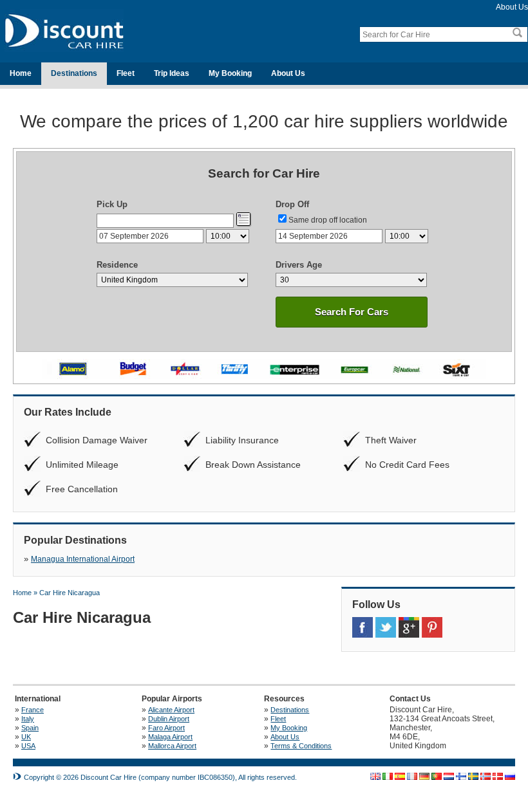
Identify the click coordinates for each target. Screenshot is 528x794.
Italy (27, 719)
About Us (512, 7)
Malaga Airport (170, 737)
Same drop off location (327, 220)
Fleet (126, 73)
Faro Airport (166, 728)
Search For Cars (351, 311)
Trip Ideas (171, 73)
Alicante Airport (171, 710)
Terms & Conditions (301, 746)
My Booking (230, 73)
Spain (30, 728)
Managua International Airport (83, 559)
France (32, 710)
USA (28, 746)
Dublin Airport (168, 719)
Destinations (74, 73)
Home (21, 73)
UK (26, 737)
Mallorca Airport (172, 746)
